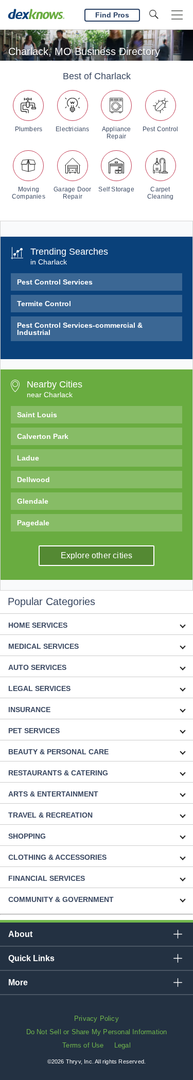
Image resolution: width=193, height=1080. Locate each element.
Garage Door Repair (72, 193)
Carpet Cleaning (160, 193)
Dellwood (33, 479)
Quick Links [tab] (31, 958)
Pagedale (33, 523)
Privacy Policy (96, 1018)
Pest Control (160, 129)
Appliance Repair (116, 133)
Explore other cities (97, 555)
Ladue (28, 458)
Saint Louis (37, 415)
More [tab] (18, 982)
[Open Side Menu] (177, 15)
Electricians (72, 129)
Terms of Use (82, 1045)
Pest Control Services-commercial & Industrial (80, 329)
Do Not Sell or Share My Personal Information (96, 1032)
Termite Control (44, 303)
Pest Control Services (55, 282)
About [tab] (20, 934)
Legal (122, 1045)
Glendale (32, 501)
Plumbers (29, 129)
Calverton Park (42, 436)
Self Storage (116, 189)
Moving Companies (28, 193)
